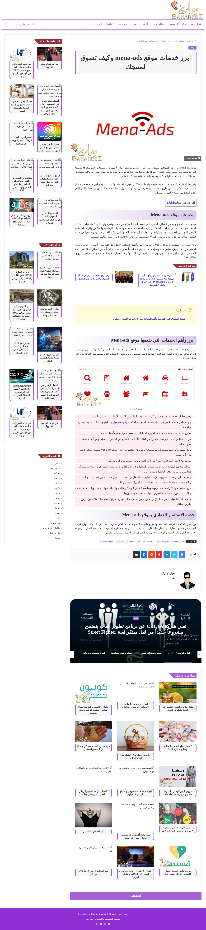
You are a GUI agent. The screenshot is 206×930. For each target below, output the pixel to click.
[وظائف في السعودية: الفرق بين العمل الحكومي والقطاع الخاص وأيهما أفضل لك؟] (21, 166)
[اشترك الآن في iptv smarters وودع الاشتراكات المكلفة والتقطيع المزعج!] (135, 856)
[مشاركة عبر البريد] (136, 554)
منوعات (181, 41)
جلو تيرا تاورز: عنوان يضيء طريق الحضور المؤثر (49, 357)
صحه (57, 513)
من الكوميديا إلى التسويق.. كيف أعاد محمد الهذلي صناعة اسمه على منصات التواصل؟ (22, 312)
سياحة (57, 503)
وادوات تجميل (120, 422)
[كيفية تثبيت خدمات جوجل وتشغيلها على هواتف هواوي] (135, 776)
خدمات (56, 493)
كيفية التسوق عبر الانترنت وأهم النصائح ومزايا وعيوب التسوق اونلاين (149, 318)
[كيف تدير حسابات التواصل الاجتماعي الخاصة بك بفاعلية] (135, 691)
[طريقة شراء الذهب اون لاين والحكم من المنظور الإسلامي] (93, 731)
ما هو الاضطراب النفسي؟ (93, 831)
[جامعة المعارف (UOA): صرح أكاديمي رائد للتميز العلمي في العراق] (21, 260)
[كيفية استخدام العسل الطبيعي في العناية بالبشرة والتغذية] (178, 692)
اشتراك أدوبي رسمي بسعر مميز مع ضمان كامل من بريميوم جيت (49, 147)
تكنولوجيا (110, 24)
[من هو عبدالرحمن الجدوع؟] (49, 54)
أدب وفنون (173, 24)
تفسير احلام (124, 24)
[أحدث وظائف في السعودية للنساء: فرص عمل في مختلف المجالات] (49, 204)
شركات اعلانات (134, 541)
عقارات (91, 466)
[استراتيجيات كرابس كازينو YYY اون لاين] (93, 856)
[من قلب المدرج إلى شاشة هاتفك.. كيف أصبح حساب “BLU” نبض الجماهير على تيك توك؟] (21, 54)
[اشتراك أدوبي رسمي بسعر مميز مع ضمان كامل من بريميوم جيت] (49, 131)
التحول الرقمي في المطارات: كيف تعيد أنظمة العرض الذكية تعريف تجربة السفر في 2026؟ (49, 391)
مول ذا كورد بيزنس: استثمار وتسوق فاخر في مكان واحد (49, 312)
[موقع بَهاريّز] (187, 9)
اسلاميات (157, 24)
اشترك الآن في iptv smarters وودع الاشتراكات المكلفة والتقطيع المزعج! (135, 874)
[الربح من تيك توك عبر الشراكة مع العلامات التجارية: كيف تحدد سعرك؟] (49, 165)
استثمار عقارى (118, 524)
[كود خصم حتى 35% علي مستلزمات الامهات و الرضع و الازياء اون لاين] (178, 813)
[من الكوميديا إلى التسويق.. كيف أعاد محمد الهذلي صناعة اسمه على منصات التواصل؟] (21, 296)
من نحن (89, 919)
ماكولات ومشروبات (51, 528)
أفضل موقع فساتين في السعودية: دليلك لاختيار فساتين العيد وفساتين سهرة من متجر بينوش (49, 107)
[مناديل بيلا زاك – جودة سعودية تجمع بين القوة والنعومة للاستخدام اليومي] (21, 91)
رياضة (57, 498)
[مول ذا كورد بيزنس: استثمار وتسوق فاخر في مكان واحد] (49, 297)
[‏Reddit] (151, 554)
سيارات (56, 508)
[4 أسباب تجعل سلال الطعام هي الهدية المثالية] (135, 736)
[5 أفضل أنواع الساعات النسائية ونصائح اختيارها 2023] (178, 731)
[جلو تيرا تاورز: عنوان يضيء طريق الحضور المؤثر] (49, 339)
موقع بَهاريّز (168, 573)
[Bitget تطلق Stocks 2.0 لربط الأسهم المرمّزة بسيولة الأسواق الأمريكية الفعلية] (21, 376)
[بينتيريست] (159, 554)
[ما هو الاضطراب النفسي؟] (93, 815)
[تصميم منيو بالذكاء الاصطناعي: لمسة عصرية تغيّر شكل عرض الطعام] (21, 333)
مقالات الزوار (121, 541)
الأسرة (145, 24)
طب (58, 518)
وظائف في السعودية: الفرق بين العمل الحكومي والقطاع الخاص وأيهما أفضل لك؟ (22, 184)
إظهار (171, 202)
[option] (135, 631)
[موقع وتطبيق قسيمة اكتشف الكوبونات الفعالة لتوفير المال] (178, 856)
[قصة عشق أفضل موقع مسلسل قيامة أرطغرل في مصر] (135, 817)
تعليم (136, 24)
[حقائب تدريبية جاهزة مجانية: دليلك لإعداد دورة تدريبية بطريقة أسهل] (49, 257)
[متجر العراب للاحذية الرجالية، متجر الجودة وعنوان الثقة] (21, 127)
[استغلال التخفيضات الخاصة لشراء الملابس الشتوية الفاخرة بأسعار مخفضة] (93, 692)
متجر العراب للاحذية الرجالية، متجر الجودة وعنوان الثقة (22, 140)
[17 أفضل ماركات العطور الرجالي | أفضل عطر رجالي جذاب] (93, 776)
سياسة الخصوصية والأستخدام (107, 919)
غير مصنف (55, 523)
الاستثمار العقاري (178, 541)
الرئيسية (195, 24)
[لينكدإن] (167, 554)
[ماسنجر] (144, 554)
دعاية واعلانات (148, 541)
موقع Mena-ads (107, 541)
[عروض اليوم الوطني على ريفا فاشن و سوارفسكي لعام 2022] (178, 776)
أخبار (184, 24)
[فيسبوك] (182, 554)
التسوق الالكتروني (162, 541)
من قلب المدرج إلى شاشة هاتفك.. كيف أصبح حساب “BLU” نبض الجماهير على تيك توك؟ (21, 70)
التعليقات (136, 895)
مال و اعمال (54, 533)
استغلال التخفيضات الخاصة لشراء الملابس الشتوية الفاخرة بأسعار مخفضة (93, 710)
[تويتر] (174, 554)
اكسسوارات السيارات (165, 232)
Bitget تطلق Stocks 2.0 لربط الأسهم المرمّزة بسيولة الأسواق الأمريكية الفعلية (22, 392)
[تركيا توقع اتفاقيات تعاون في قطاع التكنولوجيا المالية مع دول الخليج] (124, 277)
